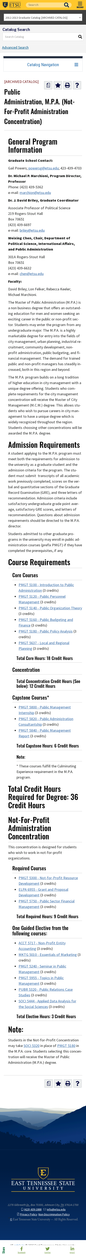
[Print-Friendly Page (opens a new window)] (67, 85)
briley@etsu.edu (32, 230)
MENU (80, 7)
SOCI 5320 (31, 1045)
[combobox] (43, 17)
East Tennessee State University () (12, 5)
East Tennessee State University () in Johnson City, (43, 1179)
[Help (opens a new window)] (77, 85)
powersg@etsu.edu (43, 168)
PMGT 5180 (66, 1045)
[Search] (80, 37)
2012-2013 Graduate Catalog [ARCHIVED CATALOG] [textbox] (36, 18)
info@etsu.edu (56, 1209)
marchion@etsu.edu (35, 192)
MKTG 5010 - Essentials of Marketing (48, 954)
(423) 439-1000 (33, 1209)
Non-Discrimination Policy (54, 1214)
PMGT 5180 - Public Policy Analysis (46, 631)
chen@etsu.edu (32, 273)
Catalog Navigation (43, 64)
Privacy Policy (28, 1214)
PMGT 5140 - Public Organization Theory (50, 608)
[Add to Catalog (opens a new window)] (58, 85)
